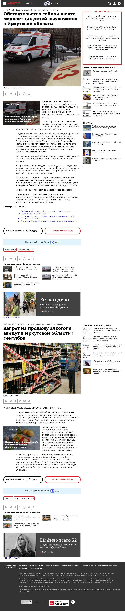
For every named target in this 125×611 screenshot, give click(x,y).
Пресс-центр (88, 566)
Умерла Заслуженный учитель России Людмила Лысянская (102, 57)
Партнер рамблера (40, 602)
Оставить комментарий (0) (62, 231)
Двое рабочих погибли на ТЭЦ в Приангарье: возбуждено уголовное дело (64, 277)
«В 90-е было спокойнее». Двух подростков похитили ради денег (106, 104)
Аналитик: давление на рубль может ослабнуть (106, 159)
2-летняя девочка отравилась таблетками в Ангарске (48, 221)
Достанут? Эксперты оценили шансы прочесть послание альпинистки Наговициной (107, 89)
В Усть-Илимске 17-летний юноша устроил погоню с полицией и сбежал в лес (102, 48)
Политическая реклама (71, 566)
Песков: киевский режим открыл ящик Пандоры (104, 135)
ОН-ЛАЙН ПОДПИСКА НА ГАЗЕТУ (106, 566)
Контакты (23, 566)
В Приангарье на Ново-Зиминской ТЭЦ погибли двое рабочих (25, 277)
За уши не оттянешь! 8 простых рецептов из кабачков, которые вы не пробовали (107, 371)
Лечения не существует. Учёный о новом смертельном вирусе (106, 72)
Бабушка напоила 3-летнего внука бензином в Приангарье (25, 268)
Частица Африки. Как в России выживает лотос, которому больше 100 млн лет (106, 113)
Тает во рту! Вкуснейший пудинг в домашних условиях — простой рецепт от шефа (106, 97)
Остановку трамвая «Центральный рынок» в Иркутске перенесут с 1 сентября (27, 518)
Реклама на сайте (36, 566)
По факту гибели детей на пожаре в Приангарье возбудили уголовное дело (44, 212)
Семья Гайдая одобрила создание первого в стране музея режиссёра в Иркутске (102, 38)
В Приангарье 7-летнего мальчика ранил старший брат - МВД (27, 284)
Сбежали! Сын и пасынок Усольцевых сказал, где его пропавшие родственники (107, 355)
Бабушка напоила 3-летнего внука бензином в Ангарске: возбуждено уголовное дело (63, 269)
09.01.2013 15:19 (8, 10)
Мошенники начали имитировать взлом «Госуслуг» (105, 151)
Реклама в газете (52, 566)
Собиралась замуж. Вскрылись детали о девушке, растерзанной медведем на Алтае (105, 339)
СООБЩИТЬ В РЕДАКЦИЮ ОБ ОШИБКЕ (32, 568)
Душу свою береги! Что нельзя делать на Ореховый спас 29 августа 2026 (102, 18)
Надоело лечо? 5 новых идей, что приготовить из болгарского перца (102, 28)
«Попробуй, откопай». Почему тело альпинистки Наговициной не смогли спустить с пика (106, 363)
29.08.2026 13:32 (9, 324)
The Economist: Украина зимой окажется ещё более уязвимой (104, 127)
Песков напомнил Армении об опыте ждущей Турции (106, 143)
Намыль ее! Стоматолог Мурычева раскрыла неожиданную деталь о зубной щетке (106, 81)
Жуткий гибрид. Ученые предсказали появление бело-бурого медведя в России (107, 347)
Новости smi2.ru (11, 317)
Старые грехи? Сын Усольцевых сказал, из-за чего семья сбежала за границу (106, 330)
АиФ (24, 395)
